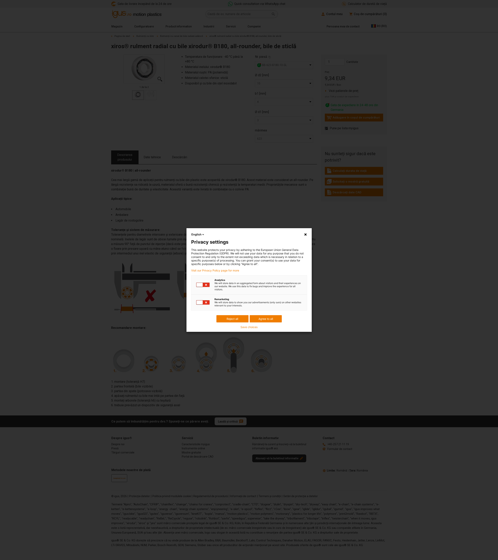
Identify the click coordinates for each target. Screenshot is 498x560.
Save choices (249, 327)
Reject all (232, 318)
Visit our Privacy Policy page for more (215, 270)
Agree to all (265, 318)
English (196, 234)
